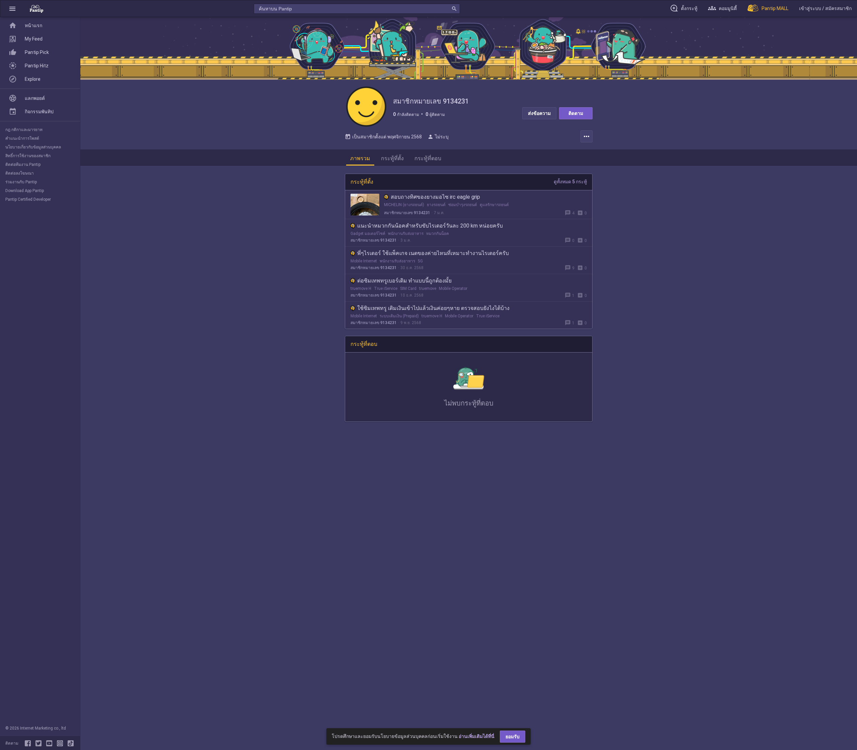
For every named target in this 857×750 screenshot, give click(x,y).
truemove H (360, 288)
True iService (385, 288)
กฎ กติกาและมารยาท (24, 129)
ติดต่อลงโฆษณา (19, 173)
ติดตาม (575, 113)
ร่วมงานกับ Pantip (21, 182)
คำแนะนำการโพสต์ (22, 138)
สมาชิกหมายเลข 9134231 (407, 212)
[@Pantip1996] (39, 743)
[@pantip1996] (71, 743)
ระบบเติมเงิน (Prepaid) (399, 316)
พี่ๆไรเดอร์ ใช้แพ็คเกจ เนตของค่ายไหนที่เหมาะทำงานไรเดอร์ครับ (433, 253)
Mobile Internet (363, 261)
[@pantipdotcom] (61, 743)
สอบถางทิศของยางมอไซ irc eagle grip (435, 197)
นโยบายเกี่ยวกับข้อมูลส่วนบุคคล (33, 147)
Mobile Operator (453, 288)
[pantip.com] (36, 8)
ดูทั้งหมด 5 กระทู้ (570, 181)
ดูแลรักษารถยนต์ (494, 204)
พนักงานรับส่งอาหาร (405, 233)
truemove (427, 288)
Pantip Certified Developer (28, 199)
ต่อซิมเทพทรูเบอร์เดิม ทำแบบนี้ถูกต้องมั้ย (404, 280)
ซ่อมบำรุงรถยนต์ (462, 204)
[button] (12, 8)
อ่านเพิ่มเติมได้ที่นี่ (476, 736)
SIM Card (408, 288)
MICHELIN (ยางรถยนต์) (404, 204)
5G (420, 261)
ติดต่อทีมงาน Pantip (23, 164)
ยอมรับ (512, 736)
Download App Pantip (24, 190)
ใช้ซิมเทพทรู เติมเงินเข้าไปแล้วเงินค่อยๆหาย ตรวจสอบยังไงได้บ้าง (433, 308)
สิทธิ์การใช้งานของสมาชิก (28, 155)
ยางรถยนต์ (436, 204)
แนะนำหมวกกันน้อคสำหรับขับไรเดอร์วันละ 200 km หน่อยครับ (430, 226)
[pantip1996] (50, 743)
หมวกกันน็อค (437, 233)
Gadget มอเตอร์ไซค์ (367, 233)
